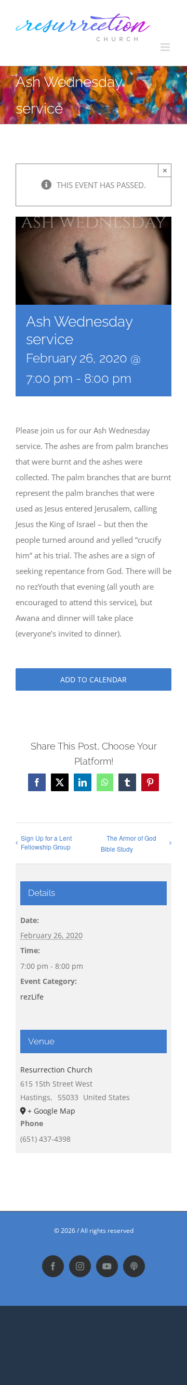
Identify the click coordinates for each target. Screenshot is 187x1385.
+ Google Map (51, 1111)
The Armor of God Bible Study (128, 843)
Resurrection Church (56, 1070)
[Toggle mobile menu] (166, 47)
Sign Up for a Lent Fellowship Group (46, 842)
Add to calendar (93, 679)
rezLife (32, 997)
